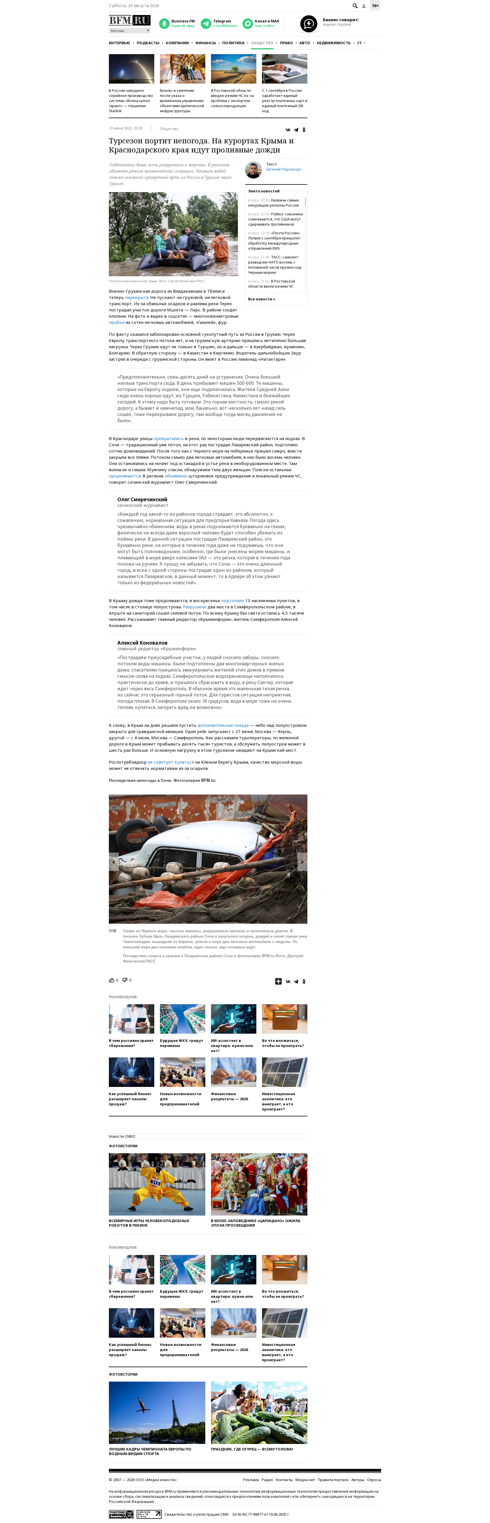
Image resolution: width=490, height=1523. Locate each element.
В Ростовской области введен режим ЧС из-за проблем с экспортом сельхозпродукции (232, 98)
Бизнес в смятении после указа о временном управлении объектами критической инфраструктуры (182, 100)
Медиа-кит (305, 1479)
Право (286, 42)
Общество (262, 42)
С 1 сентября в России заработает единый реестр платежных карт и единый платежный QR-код (284, 100)
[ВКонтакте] (288, 129)
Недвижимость (334, 42)
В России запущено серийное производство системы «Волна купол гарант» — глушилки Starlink (131, 100)
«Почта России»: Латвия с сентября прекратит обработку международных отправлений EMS (274, 240)
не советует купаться (171, 762)
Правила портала (333, 1479)
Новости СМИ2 (122, 1136)
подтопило (232, 600)
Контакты (284, 1479)
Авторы (357, 1479)
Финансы (205, 42)
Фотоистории (123, 1146)
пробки (116, 322)
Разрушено (194, 606)
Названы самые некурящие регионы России (273, 202)
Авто (304, 42)
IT (359, 42)
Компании (177, 42)
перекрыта (136, 297)
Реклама (251, 1479)
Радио (267, 1479)
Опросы (374, 1479)
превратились (169, 438)
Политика (233, 42)
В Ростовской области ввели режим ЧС (271, 284)
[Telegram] (296, 129)
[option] (208, 859)
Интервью (119, 42)
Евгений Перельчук (283, 169)
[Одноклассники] (304, 129)
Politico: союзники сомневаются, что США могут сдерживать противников (275, 219)
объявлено (176, 476)
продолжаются (125, 476)
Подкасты (148, 42)
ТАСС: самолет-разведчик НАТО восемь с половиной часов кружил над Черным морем (274, 264)
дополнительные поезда (223, 725)
